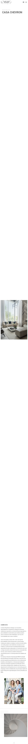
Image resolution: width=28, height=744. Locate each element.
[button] (23, 2)
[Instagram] (26, 2)
